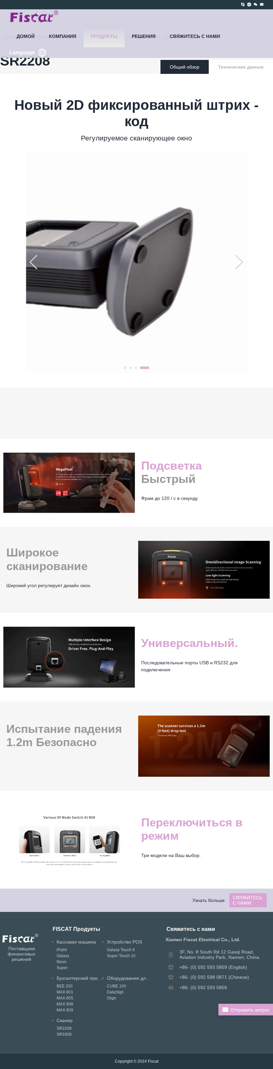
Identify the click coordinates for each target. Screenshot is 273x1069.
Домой (26, 36)
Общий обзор (184, 67)
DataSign (115, 992)
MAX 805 (65, 998)
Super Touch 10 (121, 956)
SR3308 (64, 1034)
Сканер (65, 1020)
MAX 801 (65, 992)
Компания (62, 36)
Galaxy (63, 956)
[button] (125, 367)
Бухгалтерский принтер (82, 978)
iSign (111, 998)
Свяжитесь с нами (195, 36)
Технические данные (241, 67)
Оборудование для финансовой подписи (152, 978)
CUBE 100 (116, 986)
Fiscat (153, 1061)
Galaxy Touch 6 (121, 950)
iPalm (62, 950)
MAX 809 (65, 1010)
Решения (143, 36)
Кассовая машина (76, 942)
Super (62, 967)
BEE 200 (65, 986)
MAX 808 (65, 1004)
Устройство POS (124, 942)
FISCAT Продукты (76, 929)
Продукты (104, 36)
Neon (62, 962)
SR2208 (64, 1028)
